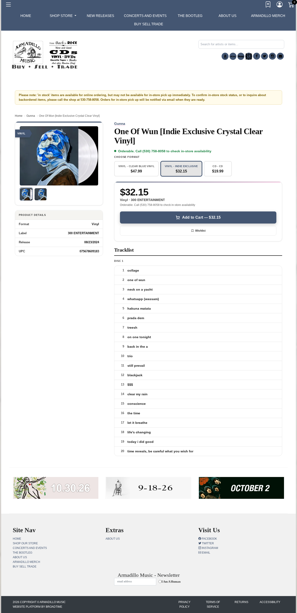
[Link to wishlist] (268, 5)
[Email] (280, 56)
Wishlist (200, 230)
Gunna (30, 115)
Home (19, 115)
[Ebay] (233, 56)
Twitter (207, 543)
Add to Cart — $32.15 (201, 217)
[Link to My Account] (280, 5)
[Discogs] (241, 56)
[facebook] (257, 56)
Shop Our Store (25, 543)
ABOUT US (227, 16)
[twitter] (264, 56)
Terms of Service (213, 604)
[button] (63, 16)
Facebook (209, 538)
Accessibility (270, 602)
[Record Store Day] (249, 56)
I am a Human (171, 581)
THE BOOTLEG (190, 16)
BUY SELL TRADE (148, 24)
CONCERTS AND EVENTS (145, 16)
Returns (241, 602)
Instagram (209, 548)
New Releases (100, 16)
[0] (291, 5)
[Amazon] (225, 56)
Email (205, 552)
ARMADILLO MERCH (268, 16)
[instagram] (272, 56)
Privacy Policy (184, 604)
